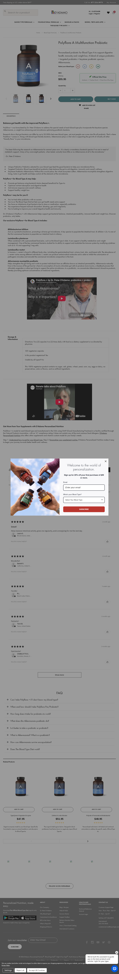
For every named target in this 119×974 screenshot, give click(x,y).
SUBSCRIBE (84, 509)
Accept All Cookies (37, 970)
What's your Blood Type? (72, 494)
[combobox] (84, 500)
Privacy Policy (6, 965)
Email (65, 482)
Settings (8, 970)
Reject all (20, 970)
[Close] (105, 461)
